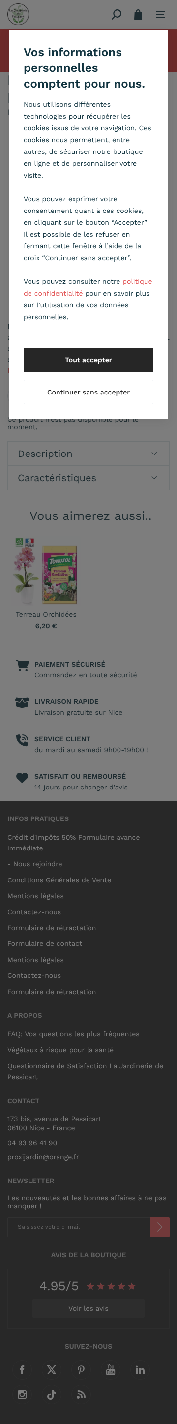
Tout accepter (88, 360)
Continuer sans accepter (88, 392)
